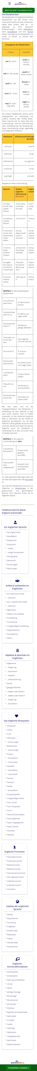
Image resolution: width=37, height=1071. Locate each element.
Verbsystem (11, 726)
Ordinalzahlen (12, 976)
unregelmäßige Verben (15, 798)
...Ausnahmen (12, 671)
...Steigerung (11, 667)
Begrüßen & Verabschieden (17, 1012)
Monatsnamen (12, 1000)
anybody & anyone (14, 885)
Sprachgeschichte (13, 532)
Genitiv (9, 638)
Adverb (9, 683)
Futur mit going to (14, 806)
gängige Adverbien (14, 687)
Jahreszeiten (11, 1004)
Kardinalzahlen (12, 972)
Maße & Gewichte (13, 1044)
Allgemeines (11, 610)
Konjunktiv (29, 479)
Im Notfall (10, 1020)
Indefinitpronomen (14, 881)
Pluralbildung (12, 618)
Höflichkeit (11, 1028)
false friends (11, 1040)
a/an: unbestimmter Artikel (17, 602)
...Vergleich (11, 675)
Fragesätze (11, 926)
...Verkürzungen (13, 742)
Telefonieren (11, 1032)
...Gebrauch (11, 598)
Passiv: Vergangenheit (15, 822)
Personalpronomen (14, 857)
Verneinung (11, 922)
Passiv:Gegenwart (13, 818)
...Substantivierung (14, 679)
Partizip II (10, 782)
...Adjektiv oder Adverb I (15, 691)
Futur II (9, 810)
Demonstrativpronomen (16, 873)
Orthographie (12, 556)
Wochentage (11, 996)
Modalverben (12, 746)
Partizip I (10, 778)
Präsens (10, 754)
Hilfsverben (11, 738)
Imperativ (10, 834)
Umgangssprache (13, 1036)
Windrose (10, 1008)
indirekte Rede (12, 942)
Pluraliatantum (12, 634)
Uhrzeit (10, 984)
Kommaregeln (12, 564)
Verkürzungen (20, 488)
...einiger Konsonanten (15, 552)
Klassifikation (12, 536)
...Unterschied (12, 762)
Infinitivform (28, 29)
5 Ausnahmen (12, 622)
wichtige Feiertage (14, 992)
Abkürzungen (12, 568)
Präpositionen (12, 946)
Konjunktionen (12, 918)
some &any (11, 889)
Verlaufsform (12, 31)
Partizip (30, 31)
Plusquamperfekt (13, 794)
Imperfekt (10, 766)
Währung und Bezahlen (16, 980)
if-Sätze (9, 938)
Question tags (12, 930)
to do (9, 734)
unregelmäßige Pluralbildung (18, 626)
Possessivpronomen (14, 861)
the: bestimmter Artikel (15, 594)
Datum (9, 988)
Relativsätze (11, 934)
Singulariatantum (13, 630)
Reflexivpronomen (14, 869)
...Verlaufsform (12, 758)
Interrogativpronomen (15, 877)
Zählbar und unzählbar (15, 614)
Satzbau (10, 914)
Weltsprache (11, 540)
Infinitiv (9, 730)
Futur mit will (12, 802)
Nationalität (11, 1016)
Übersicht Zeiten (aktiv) (15, 814)
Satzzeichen (11, 560)
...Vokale (10, 548)
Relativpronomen (13, 865)
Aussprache (11, 544)
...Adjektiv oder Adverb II (16, 695)
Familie (9, 1024)
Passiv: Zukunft (12, 826)
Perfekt (9, 786)
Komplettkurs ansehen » (18, 1068)
